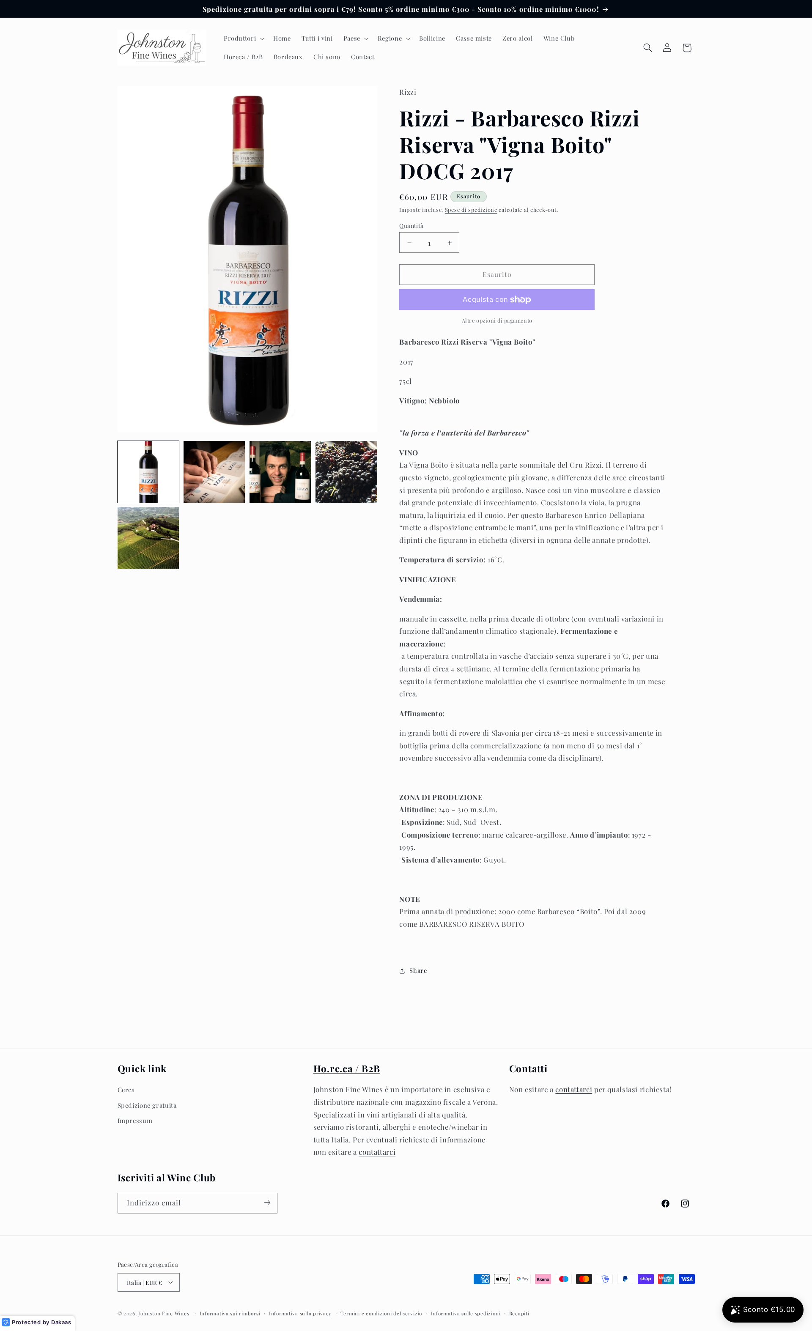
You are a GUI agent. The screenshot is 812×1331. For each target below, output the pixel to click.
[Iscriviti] (267, 1202)
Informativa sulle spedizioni (466, 1313)
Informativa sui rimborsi (230, 1313)
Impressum (135, 1120)
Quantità (411, 225)
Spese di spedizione (471, 209)
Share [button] (418, 970)
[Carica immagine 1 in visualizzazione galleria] (148, 472)
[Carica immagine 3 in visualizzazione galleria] (280, 472)
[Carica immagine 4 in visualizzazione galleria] (346, 472)
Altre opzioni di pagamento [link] (497, 320)
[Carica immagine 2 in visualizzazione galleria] (214, 472)
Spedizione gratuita (147, 1105)
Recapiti (519, 1313)
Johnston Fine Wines (163, 1313)
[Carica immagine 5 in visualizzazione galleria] (148, 538)
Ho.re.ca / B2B (347, 1068)
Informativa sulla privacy (300, 1313)
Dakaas (61, 1322)
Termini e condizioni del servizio (381, 1313)
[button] (243, 38)
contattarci (377, 1151)
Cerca (126, 1089)
